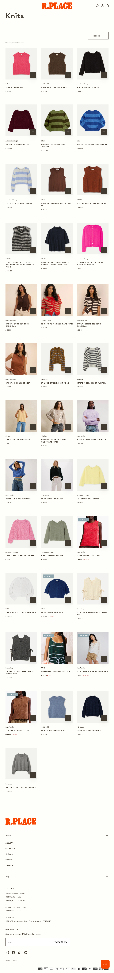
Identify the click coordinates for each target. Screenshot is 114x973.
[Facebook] (13, 952)
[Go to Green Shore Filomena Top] (57, 648)
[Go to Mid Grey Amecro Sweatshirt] (21, 763)
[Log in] (102, 5)
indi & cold (9, 84)
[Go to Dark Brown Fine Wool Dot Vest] (57, 179)
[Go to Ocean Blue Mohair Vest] (57, 707)
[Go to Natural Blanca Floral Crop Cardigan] (57, 416)
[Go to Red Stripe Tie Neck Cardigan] (57, 300)
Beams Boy (80, 609)
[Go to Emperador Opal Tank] (21, 707)
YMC (43, 140)
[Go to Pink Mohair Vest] (21, 63)
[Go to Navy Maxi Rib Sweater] (93, 707)
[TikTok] (19, 952)
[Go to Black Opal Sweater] (57, 475)
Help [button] (7, 876)
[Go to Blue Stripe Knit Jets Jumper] (93, 120)
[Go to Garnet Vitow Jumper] (21, 120)
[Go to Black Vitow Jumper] (93, 63)
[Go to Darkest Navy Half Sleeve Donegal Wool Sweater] (57, 238)
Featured (96, 35)
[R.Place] (20, 821)
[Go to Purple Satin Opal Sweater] (93, 416)
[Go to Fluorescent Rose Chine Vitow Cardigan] (93, 238)
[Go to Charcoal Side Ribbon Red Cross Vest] (21, 648)
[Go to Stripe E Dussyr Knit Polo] (57, 359)
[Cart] (107, 5)
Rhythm (8, 436)
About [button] (8, 835)
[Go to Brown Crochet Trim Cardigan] (21, 300)
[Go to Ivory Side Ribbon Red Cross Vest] (93, 588)
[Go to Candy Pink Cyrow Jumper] (21, 532)
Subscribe (60, 942)
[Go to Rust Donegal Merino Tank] (93, 179)
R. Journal (9, 854)
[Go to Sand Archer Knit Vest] (21, 416)
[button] (7, 6)
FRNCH (43, 668)
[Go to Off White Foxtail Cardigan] (21, 588)
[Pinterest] (26, 952)
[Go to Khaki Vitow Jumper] (57, 532)
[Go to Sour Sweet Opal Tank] (93, 532)
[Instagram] (7, 952)
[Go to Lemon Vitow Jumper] (93, 475)
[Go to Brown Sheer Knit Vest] (21, 359)
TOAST (79, 200)
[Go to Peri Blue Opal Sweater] (21, 475)
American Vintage (83, 84)
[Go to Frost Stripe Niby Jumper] (21, 179)
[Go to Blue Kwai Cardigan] (57, 588)
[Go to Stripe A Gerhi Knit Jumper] (93, 359)
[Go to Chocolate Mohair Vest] (57, 63)
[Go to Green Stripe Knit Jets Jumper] (57, 120)
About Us (9, 842)
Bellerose (44, 379)
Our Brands (10, 848)
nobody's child (10, 320)
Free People (81, 436)
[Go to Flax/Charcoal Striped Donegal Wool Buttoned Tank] (21, 238)
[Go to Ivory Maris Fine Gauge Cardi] (93, 648)
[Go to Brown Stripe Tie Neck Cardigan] (93, 300)
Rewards (9, 865)
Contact (8, 859)
